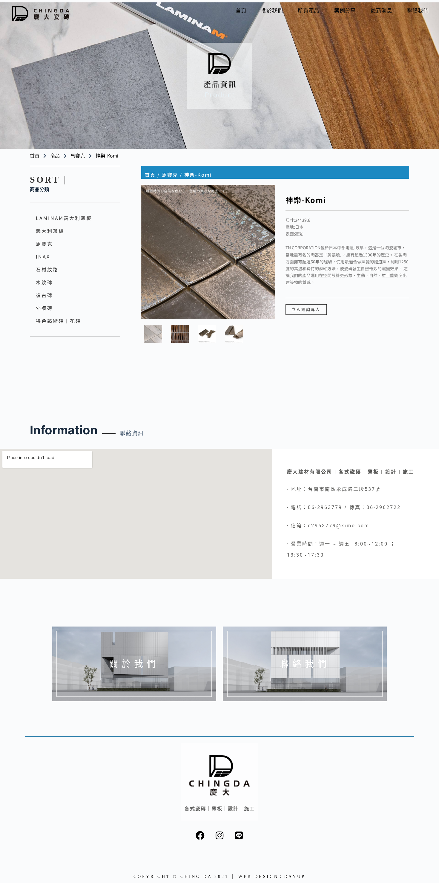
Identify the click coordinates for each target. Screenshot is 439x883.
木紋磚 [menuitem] (44, 282)
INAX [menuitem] (43, 256)
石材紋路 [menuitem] (47, 269)
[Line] (239, 835)
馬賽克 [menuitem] (44, 243)
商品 (55, 156)
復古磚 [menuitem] (44, 295)
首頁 (150, 174)
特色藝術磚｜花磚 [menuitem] (58, 320)
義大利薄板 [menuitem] (50, 230)
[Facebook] (200, 835)
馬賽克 (77, 156)
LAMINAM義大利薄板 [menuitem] (64, 217)
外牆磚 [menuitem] (44, 307)
